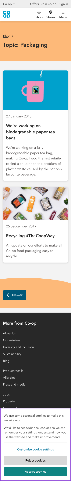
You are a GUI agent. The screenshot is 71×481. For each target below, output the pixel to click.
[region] (35, 444)
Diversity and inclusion (18, 347)
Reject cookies (35, 460)
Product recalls (13, 371)
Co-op (7, 4)
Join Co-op (48, 4)
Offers (34, 4)
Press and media (14, 384)
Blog (6, 36)
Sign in (63, 4)
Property (9, 401)
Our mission (11, 340)
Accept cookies (35, 471)
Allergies (9, 377)
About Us (9, 333)
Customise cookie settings (35, 449)
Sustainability (12, 354)
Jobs (6, 394)
